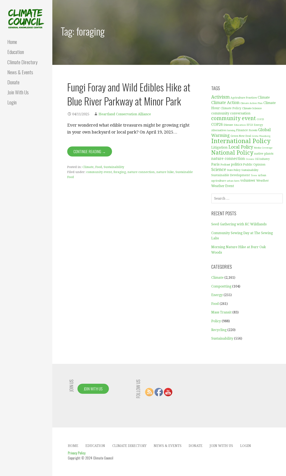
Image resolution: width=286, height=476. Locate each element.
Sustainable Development (230, 175)
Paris (215, 164)
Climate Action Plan (251, 103)
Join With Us (18, 92)
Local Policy (240, 147)
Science (218, 169)
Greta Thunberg (261, 136)
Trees (254, 175)
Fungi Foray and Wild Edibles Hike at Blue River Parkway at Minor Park (128, 94)
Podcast (225, 164)
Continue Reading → (89, 151)
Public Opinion (254, 164)
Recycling (219, 330)
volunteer (247, 180)
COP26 (217, 124)
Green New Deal (241, 136)
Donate (13, 82)
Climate (88, 167)
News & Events (20, 72)
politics (236, 164)
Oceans (250, 159)
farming (231, 130)
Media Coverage (263, 147)
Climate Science (252, 108)
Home (12, 41)
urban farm (233, 181)
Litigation (219, 147)
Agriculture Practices (244, 97)
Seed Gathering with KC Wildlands (239, 224)
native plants (263, 153)
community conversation (230, 113)
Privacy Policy (76, 452)
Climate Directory (22, 62)
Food (98, 167)
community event (99, 172)
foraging (119, 172)
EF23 (250, 124)
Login (12, 102)
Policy (216, 321)
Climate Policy (231, 108)
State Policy (234, 170)
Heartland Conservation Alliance (125, 114)
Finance (242, 130)
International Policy (241, 141)
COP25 (260, 119)
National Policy (232, 152)
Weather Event (222, 186)
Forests (253, 130)
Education (15, 51)
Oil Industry (262, 159)
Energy (217, 295)
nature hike (165, 172)
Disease (228, 124)
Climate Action (225, 102)
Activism (220, 97)
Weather (262, 180)
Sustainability (114, 167)
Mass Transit (221, 312)
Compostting (221, 286)
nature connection (141, 172)
